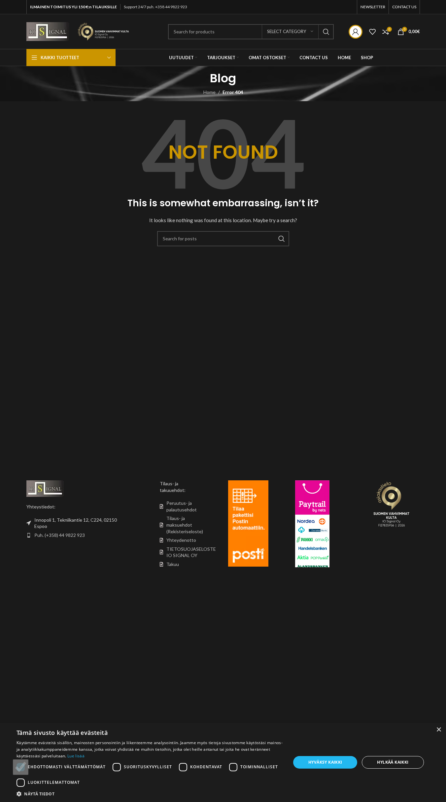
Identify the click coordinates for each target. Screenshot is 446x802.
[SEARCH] (326, 31)
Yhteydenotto (181, 540)
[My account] (355, 31)
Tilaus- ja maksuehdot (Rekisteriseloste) (184, 524)
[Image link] (45, 488)
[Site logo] (47, 31)
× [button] (438, 729)
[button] (150, 793)
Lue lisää (76, 756)
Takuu (172, 564)
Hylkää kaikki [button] (392, 762)
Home (209, 92)
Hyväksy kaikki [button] (325, 762)
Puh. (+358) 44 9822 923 (59, 535)
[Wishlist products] (372, 31)
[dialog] (223, 762)
